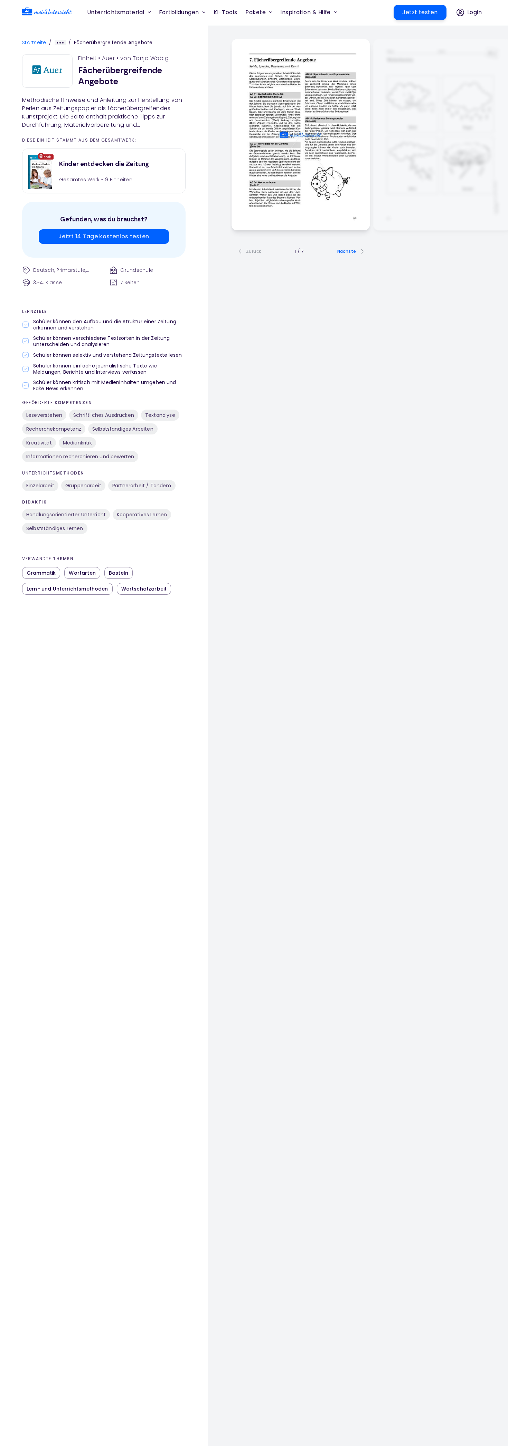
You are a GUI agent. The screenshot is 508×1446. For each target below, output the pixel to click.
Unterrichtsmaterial (115, 12)
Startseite (34, 42)
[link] (47, 12)
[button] (225, 12)
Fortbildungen (179, 12)
